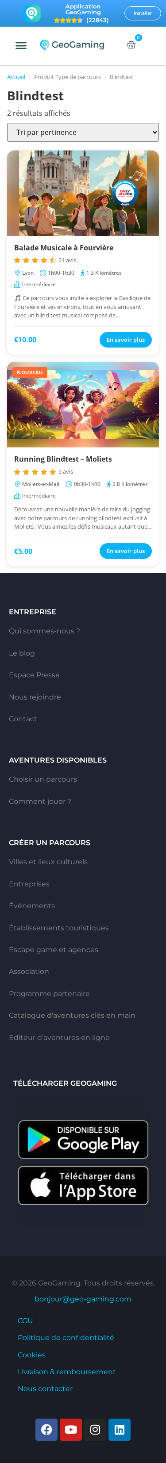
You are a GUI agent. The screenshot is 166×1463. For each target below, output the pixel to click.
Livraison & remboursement (67, 1372)
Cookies (32, 1355)
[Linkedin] (119, 1430)
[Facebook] (46, 1430)
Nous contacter (45, 1388)
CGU (25, 1321)
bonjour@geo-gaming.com (83, 1299)
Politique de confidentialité (66, 1337)
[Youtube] (71, 1430)
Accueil (16, 77)
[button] (21, 45)
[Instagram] (95, 1430)
